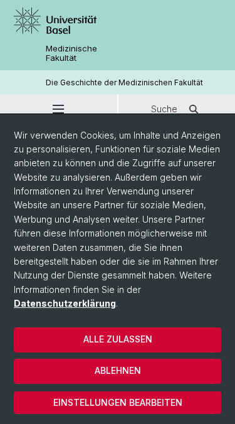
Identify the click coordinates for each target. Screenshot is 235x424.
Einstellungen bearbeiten (117, 402)
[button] (58, 109)
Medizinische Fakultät (71, 53)
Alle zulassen (117, 339)
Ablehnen (118, 370)
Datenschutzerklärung (65, 303)
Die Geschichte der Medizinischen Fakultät (124, 82)
